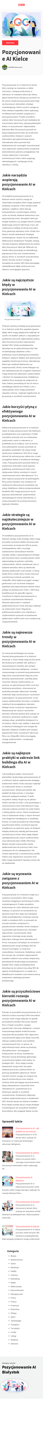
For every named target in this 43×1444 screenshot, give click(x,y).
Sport (13, 1317)
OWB (21, 5)
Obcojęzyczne (17, 1294)
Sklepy (14, 1313)
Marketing (10, 43)
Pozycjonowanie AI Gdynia (27, 1226)
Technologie (16, 1321)
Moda (13, 1282)
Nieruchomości (17, 1290)
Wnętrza (14, 1340)
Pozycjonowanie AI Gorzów (28, 1201)
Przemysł (15, 1305)
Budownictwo (17, 1260)
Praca (13, 1298)
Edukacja (15, 1267)
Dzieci (13, 1263)
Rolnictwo (15, 1309)
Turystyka (15, 1328)
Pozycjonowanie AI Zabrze (27, 1152)
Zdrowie (14, 1343)
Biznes (13, 1256)
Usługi (13, 1336)
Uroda (13, 1332)
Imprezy (14, 1275)
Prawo (13, 1301)
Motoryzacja (16, 1286)
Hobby (13, 1271)
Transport (15, 1324)
